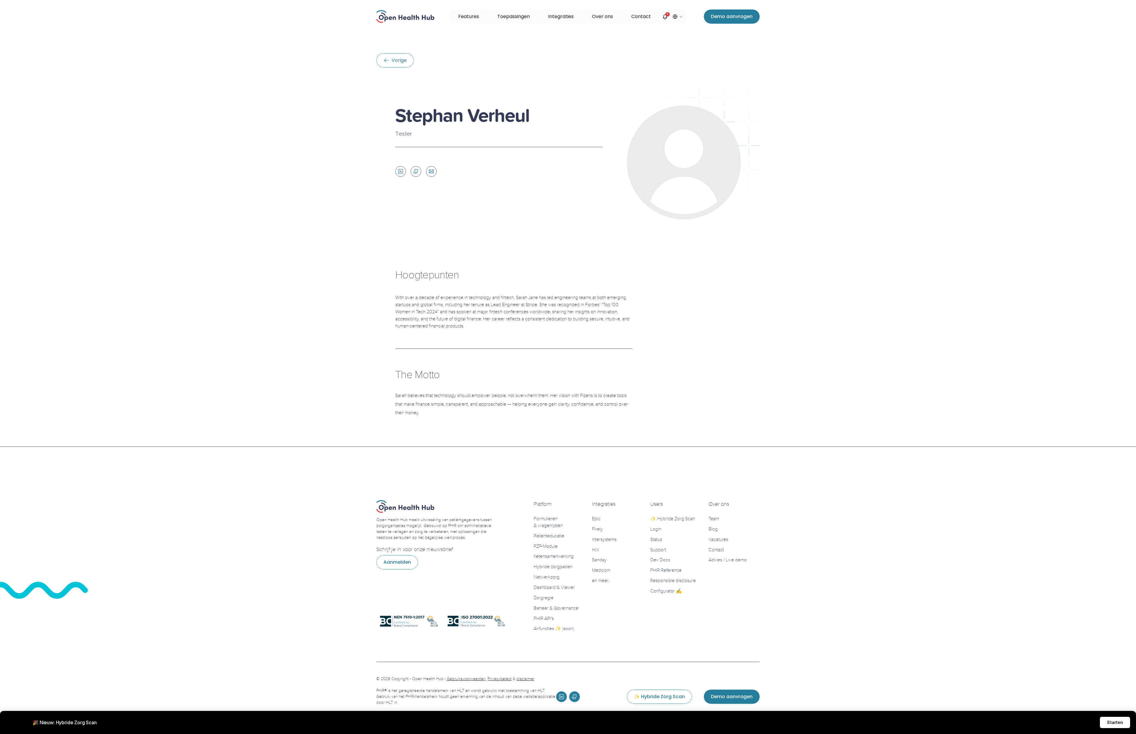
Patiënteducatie (549, 536)
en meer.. (601, 580)
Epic (596, 518)
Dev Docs (660, 560)
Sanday (599, 560)
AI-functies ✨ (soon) (554, 628)
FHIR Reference (666, 570)
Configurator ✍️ (666, 591)
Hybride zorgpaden (553, 566)
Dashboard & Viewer (554, 587)
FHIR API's (544, 618)
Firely (597, 529)
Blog (713, 529)
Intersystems (604, 539)
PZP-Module (546, 546)
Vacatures (718, 539)
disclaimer (525, 678)
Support (658, 549)
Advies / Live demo (728, 560)
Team (714, 518)
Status (656, 539)
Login (655, 529)
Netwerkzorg (546, 577)
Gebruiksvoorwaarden (466, 678)
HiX (595, 549)
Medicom (601, 570)
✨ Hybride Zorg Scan (672, 518)
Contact (716, 549)
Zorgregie (544, 597)
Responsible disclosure (673, 580)
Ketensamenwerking (554, 556)
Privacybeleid (499, 678)
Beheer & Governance (556, 608)
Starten (1115, 722)
